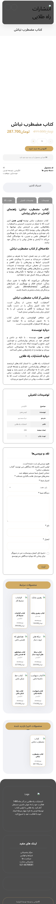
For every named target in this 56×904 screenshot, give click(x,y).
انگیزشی (17, 170)
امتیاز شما (44, 480)
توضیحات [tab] (45, 200)
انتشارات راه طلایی (40, 363)
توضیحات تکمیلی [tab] (26, 200)
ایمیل (46, 539)
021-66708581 (26, 865)
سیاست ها (26, 858)
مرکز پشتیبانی (26, 852)
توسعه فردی (8, 170)
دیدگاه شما (43, 492)
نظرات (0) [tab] (8, 200)
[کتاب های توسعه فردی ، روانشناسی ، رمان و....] (41, 13)
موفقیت (6, 173)
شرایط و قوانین (26, 855)
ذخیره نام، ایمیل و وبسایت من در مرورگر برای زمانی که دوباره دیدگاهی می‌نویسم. (28, 554)
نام (47, 525)
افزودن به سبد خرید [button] (36, 626)
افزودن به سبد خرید (37, 148)
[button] (8, 7)
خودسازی (14, 173)
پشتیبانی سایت (26, 861)
